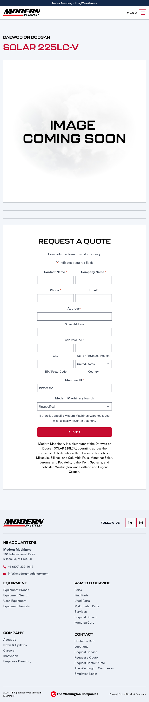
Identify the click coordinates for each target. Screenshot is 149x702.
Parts (78, 590)
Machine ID (74, 380)
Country (93, 371)
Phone (55, 290)
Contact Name (55, 272)
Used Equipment (14, 601)
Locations (81, 646)
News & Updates (15, 645)
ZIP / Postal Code (56, 371)
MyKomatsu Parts (86, 606)
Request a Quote (86, 657)
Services (80, 611)
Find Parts (81, 595)
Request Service (85, 617)
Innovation (10, 656)
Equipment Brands (16, 590)
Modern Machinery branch (74, 398)
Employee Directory (17, 661)
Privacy (113, 694)
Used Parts (82, 601)
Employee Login (85, 674)
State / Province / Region (93, 356)
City (55, 356)
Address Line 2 (74, 340)
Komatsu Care (84, 622)
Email (93, 290)
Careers (9, 650)
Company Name (93, 272)
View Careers (89, 3)
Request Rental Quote (89, 663)
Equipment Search (16, 595)
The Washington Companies (94, 668)
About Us (9, 639)
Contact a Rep (84, 641)
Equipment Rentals (16, 606)
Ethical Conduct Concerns (132, 694)
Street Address (74, 324)
